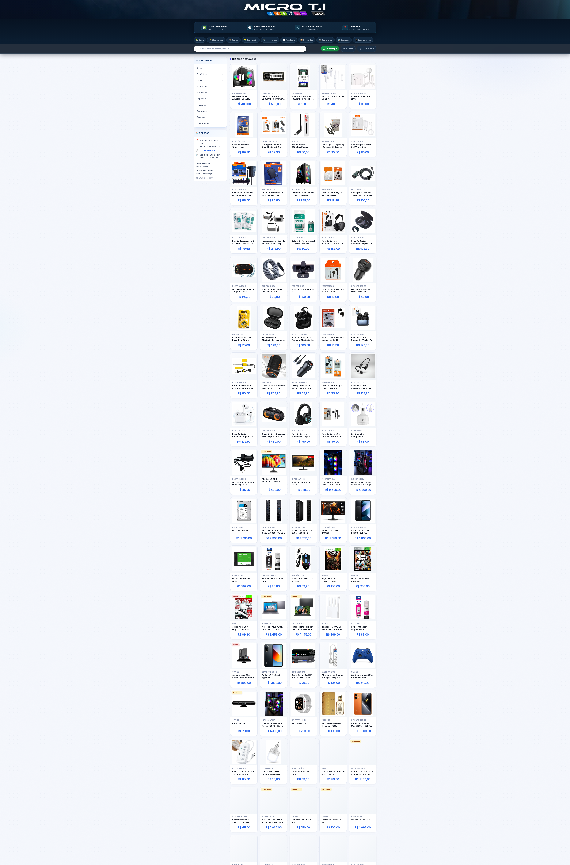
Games (200, 80)
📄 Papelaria (289, 40)
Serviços (201, 117)
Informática (202, 92)
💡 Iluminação (251, 40)
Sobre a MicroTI (203, 163)
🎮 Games (233, 40)
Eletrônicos (202, 74)
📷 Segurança (325, 40)
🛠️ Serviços (343, 40)
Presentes (201, 105)
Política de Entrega (204, 174)
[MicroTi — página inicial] (285, 9)
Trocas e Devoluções (205, 170)
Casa (199, 68)
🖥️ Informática (270, 40)
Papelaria (201, 98)
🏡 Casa (200, 40)
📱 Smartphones (363, 40)
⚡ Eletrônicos (216, 40)
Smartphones (203, 123)
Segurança (202, 111)
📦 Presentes (306, 40)
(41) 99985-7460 (208, 150)
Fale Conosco (202, 167)
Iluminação (202, 86)
